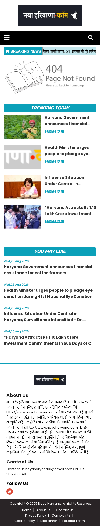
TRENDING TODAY (50, 108)
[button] (6, 37)
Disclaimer (48, 521)
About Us (17, 395)
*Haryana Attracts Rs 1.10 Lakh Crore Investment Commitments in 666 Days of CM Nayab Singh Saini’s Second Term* (49, 343)
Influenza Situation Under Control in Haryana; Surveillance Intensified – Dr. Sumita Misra (43, 320)
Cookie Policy (24, 521)
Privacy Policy (35, 515)
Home (26, 510)
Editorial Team (73, 521)
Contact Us (19, 462)
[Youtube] (9, 491)
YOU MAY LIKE (49, 251)
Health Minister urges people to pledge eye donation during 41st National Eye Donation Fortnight (48, 296)
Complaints (61, 515)
